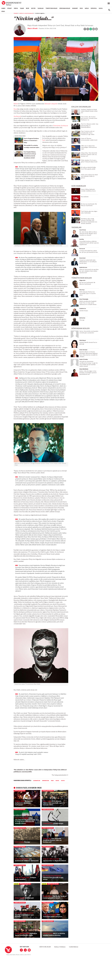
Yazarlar (40, 8)
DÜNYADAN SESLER (64, 8)
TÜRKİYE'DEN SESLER (51, 8)
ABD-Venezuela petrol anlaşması (52, 915)
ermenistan (45, 780)
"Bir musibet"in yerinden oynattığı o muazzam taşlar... (32, 146)
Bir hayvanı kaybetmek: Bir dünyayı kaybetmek (24, 803)
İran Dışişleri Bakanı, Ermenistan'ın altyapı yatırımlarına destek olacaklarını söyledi (30, 155)
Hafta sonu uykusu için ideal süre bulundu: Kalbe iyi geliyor (89, 176)
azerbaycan (36, 780)
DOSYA (101, 8)
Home (15, 13)
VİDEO (3, 11)
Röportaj (94, 8)
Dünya (16, 8)
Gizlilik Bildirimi (73, 947)
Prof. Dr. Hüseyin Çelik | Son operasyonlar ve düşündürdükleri (89, 125)
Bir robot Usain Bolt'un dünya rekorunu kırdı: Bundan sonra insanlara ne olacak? (88, 233)
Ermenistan (56, 125)
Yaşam (22, 8)
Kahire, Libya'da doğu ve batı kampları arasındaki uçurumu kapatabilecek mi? (88, 373)
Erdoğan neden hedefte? (25, 878)
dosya (63, 780)
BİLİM (27, 8)
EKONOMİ (75, 8)
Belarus (16, 104)
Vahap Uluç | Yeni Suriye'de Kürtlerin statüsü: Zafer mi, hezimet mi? (89, 154)
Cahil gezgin (24, 898)
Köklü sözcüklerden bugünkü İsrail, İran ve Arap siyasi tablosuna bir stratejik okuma (27, 820)
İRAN (52, 780)
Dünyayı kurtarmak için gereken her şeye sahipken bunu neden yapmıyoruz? (89, 271)
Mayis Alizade (32, 28)
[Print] (96, 29)
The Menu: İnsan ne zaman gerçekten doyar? (55, 897)
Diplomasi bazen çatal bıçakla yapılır (26, 934)
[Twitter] (25, 950)
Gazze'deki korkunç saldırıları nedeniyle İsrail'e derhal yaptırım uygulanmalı (89, 243)
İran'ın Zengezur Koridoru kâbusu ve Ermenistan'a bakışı (31, 140)
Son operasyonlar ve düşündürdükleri (54, 860)
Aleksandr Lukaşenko (51, 104)
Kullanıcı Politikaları (60, 947)
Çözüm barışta (53, 823)
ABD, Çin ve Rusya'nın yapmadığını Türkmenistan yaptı (89, 147)
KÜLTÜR (33, 8)
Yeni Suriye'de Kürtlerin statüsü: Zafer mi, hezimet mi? (52, 840)
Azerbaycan (64, 125)
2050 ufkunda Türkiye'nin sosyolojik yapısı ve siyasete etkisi (54, 803)
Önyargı (22, 842)
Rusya (15, 109)
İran (43, 140)
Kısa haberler (85, 196)
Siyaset (9, 8)
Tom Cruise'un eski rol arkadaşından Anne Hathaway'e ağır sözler (87, 133)
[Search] (109, 10)
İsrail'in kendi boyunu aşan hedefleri (24, 914)
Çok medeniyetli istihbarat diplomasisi (26, 860)
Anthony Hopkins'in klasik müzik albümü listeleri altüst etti (89, 111)
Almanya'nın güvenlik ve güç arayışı (53, 877)
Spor (81, 8)
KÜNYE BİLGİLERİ (45, 947)
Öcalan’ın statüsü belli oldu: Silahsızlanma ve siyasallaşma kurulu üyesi (88, 262)
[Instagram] (29, 950)
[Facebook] (21, 950)
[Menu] (108, 3)
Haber (3, 8)
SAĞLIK (87, 8)
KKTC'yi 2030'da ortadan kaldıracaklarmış (54, 934)
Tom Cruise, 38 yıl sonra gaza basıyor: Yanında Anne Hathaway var (89, 118)
